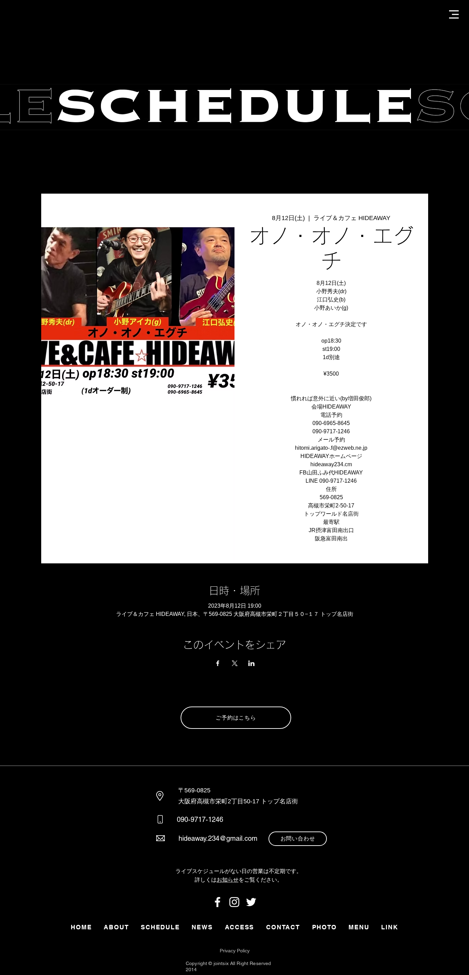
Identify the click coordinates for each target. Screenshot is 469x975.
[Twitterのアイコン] (251, 902)
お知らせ (228, 880)
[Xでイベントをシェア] (234, 663)
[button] (454, 14)
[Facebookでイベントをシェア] (218, 663)
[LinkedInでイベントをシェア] (251, 663)
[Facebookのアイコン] (217, 902)
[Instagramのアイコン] (234, 902)
